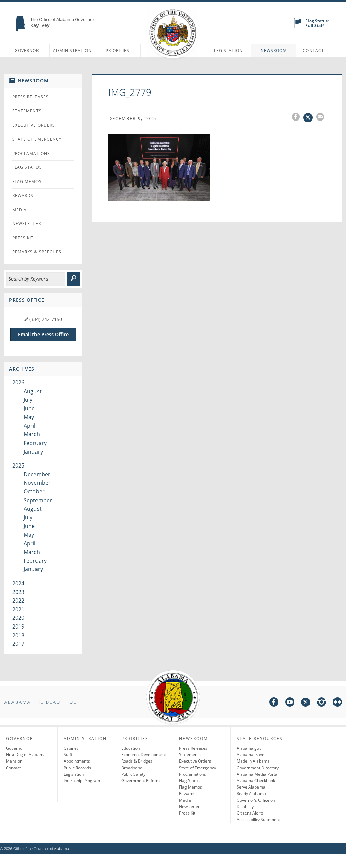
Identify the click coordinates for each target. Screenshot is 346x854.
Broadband (131, 768)
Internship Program (82, 780)
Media (19, 210)
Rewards (22, 195)
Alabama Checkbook (256, 780)
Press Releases (30, 97)
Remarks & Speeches (36, 252)
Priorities (117, 50)
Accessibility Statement (258, 819)
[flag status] (297, 26)
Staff (68, 754)
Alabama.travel (251, 754)
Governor (27, 50)
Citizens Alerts (250, 813)
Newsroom (274, 50)
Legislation (228, 50)
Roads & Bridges (136, 761)
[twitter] (305, 703)
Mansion (14, 761)
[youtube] (289, 703)
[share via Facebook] (297, 117)
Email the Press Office (43, 334)
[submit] (73, 279)
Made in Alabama (253, 761)
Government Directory (258, 768)
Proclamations (31, 153)
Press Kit (23, 238)
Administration (72, 50)
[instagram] (321, 703)
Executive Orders (33, 125)
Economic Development (143, 754)
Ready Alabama (251, 793)
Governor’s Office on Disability (256, 803)
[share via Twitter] (309, 117)
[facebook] (273, 703)
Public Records (77, 768)
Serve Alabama (251, 787)
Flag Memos (27, 181)
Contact (313, 50)
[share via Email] (321, 117)
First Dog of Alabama (26, 754)
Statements (27, 111)
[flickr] (337, 703)
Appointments (77, 761)
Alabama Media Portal (257, 774)
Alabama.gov (249, 748)
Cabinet (71, 748)
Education (130, 748)
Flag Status (27, 167)
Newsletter (26, 223)
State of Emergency (37, 139)
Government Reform (140, 780)
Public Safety (133, 774)
